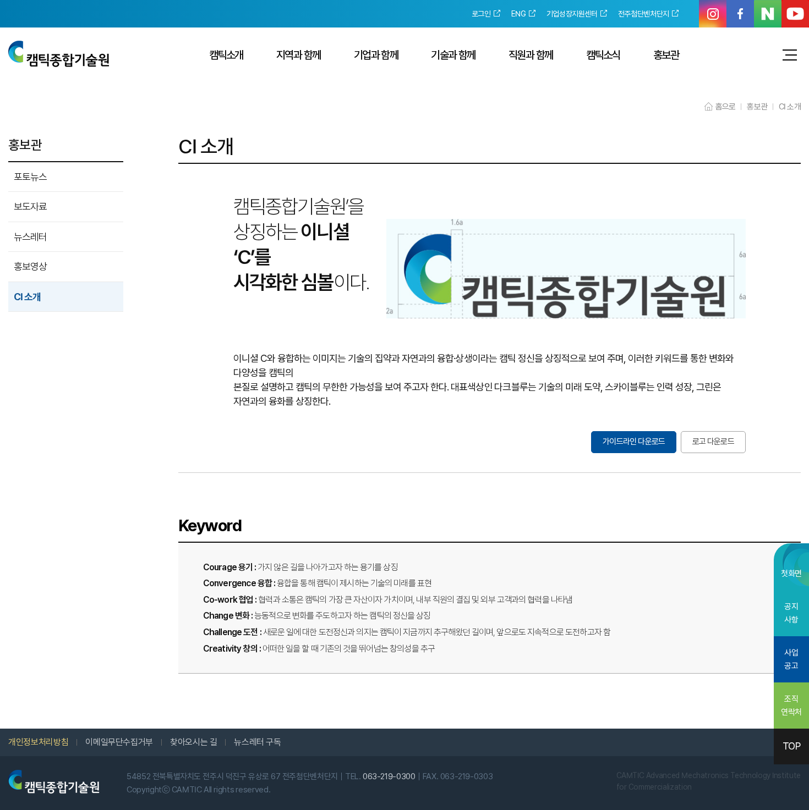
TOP (792, 746)
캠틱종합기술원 (58, 54)
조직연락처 (791, 705)
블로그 (767, 13)
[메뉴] (790, 55)
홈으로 (725, 107)
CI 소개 (27, 296)
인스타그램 (712, 13)
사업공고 (791, 659)
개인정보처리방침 (38, 742)
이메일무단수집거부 (119, 742)
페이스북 (740, 13)
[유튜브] (795, 13)
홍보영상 (30, 266)
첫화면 (791, 573)
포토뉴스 (30, 177)
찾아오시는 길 (193, 742)
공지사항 (791, 613)
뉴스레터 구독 (257, 742)
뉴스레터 (30, 237)
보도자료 (30, 206)
